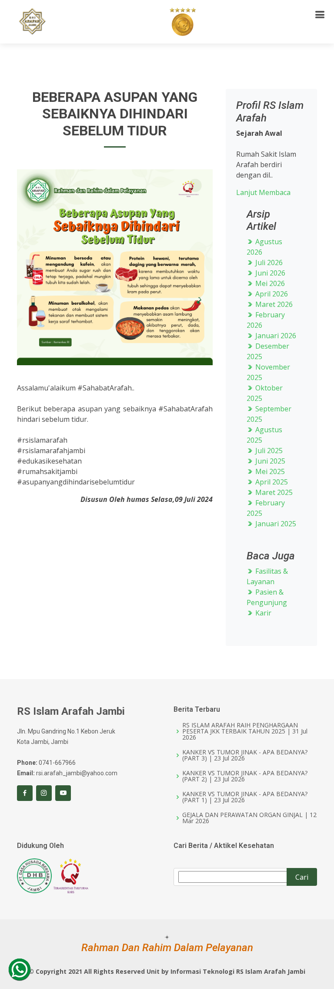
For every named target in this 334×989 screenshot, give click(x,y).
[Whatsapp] (19, 969)
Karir (262, 613)
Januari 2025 (275, 523)
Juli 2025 (268, 450)
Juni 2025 (269, 461)
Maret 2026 (273, 304)
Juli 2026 (268, 262)
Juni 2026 (269, 273)
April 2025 (271, 482)
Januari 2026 (275, 335)
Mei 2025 (269, 471)
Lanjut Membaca (263, 192)
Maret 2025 (273, 492)
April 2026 (271, 294)
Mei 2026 (269, 283)
